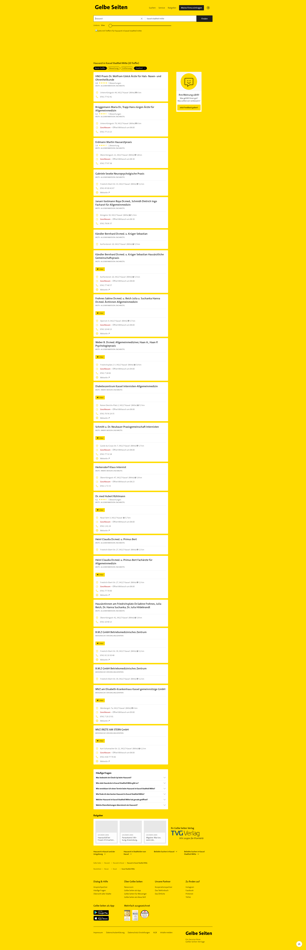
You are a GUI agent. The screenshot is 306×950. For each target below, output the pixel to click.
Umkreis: (99, 25)
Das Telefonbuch (161, 890)
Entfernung (127, 68)
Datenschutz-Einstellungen (139, 932)
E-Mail (101, 269)
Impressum (98, 932)
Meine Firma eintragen (191, 7)
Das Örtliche (160, 894)
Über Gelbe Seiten (133, 881)
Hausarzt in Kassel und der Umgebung (104, 852)
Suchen (152, 7)
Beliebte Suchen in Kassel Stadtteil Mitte (194, 852)
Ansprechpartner (100, 887)
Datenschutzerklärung (115, 932)
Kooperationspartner (163, 887)
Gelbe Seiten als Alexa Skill (135, 897)
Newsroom (128, 887)
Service (161, 7)
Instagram (190, 887)
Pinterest (189, 894)
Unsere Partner (162, 881)
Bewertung (113, 68)
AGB (155, 932)
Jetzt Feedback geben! (189, 107)
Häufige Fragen (99, 890)
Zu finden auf (193, 881)
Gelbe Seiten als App (132, 890)
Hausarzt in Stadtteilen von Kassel (135, 852)
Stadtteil (139, 68)
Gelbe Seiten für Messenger (135, 894)
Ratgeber (172, 7)
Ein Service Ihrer (195, 940)
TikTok (188, 897)
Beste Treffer (100, 68)
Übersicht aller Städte (102, 894)
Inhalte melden (166, 932)
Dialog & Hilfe (100, 881)
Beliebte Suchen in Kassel (164, 851)
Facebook (190, 890)
